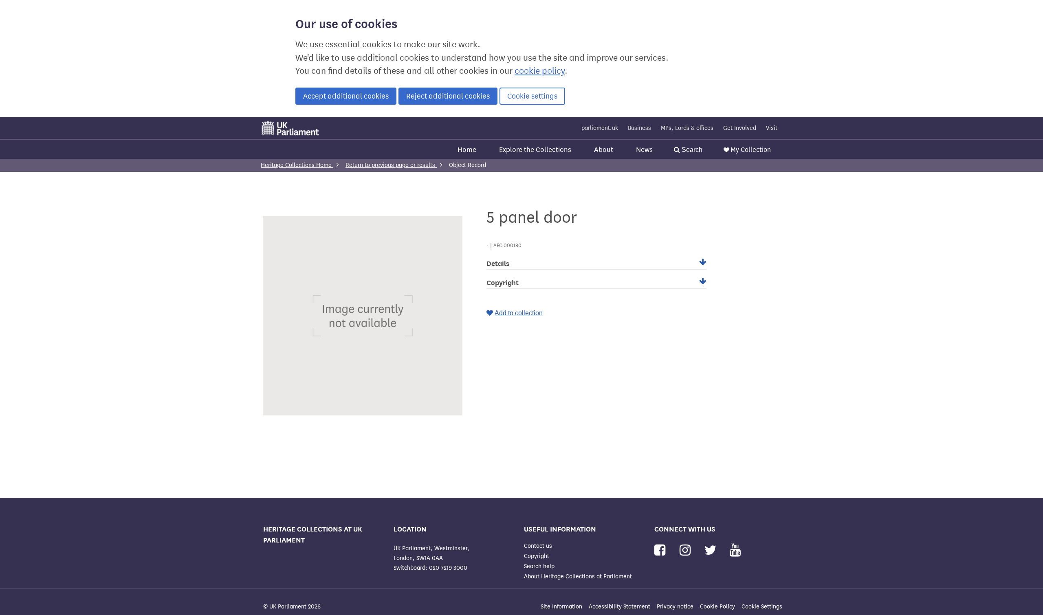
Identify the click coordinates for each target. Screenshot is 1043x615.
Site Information (561, 606)
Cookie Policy (717, 606)
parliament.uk (599, 128)
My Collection (751, 150)
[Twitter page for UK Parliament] (712, 550)
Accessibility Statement (619, 606)
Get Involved (739, 128)
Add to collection (519, 313)
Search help (539, 566)
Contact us (538, 546)
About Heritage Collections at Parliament (578, 576)
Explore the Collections (535, 149)
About (603, 149)
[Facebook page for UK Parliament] (661, 550)
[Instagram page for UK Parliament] (687, 550)
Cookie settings (532, 96)
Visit (771, 128)
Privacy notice (675, 606)
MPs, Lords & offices (687, 128)
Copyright (536, 556)
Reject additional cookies (448, 96)
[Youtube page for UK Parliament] (735, 550)
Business (639, 128)
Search (691, 149)
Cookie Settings (762, 606)
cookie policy (540, 71)
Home (467, 149)
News (644, 149)
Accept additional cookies (346, 96)
